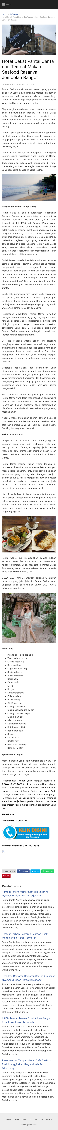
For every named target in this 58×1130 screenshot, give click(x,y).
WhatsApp (48, 871)
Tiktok (16, 1120)
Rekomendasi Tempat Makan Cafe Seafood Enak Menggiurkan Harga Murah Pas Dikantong (27, 1064)
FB (42, 1120)
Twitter (36, 871)
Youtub (49, 1120)
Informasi (14, 14)
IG (30, 1120)
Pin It (7, 876)
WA (36, 1120)
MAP (24, 1120)
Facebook (24, 871)
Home (4, 14)
